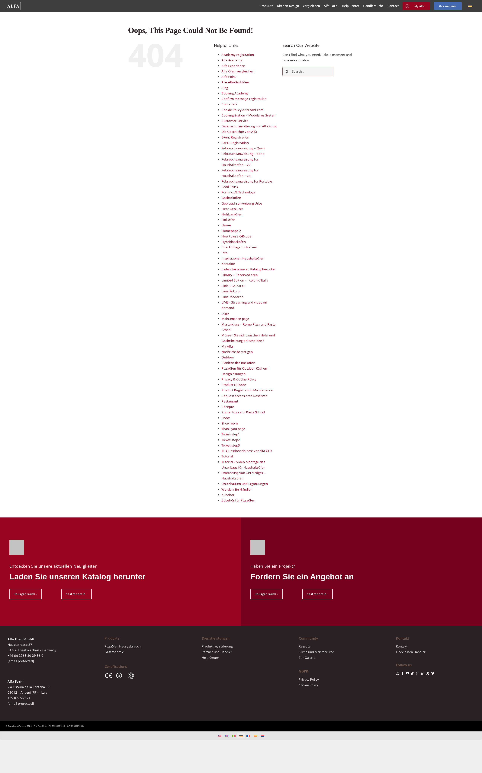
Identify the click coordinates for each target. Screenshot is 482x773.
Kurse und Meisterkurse (316, 652)
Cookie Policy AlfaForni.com (242, 110)
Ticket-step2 (230, 440)
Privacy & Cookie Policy (238, 379)
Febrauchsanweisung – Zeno (242, 153)
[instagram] (397, 673)
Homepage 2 (231, 231)
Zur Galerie (307, 658)
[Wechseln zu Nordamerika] (219, 735)
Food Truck (229, 187)
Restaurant (229, 401)
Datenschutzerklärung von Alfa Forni (248, 126)
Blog (224, 88)
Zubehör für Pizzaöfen (238, 500)
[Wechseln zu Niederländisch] (262, 735)
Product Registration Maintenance (247, 390)
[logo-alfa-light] (13, 4)
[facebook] (402, 673)
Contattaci (229, 104)
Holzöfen (228, 220)
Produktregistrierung (217, 646)
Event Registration (235, 137)
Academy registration (237, 54)
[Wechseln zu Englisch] (226, 735)
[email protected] (21, 661)
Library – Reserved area (239, 275)
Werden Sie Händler (236, 489)
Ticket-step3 (230, 445)
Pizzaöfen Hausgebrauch (123, 646)
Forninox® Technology (238, 192)
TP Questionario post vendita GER (246, 451)
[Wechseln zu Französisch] (248, 735)
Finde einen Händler (411, 652)
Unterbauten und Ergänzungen (244, 484)
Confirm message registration (243, 99)
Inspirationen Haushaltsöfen (242, 258)
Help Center (210, 658)
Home (226, 225)
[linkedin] (422, 673)
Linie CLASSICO (233, 286)
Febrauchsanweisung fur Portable (246, 181)
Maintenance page (235, 319)
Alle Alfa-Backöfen (235, 82)
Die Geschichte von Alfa (239, 131)
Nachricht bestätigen (237, 352)
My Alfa (227, 346)
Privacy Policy (309, 679)
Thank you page (233, 429)
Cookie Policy (308, 685)
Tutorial (227, 456)
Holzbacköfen (231, 214)
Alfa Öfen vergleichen (237, 71)
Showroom (229, 423)
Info (224, 253)
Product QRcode (233, 385)
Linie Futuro (230, 291)
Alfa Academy (231, 60)
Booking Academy (235, 93)
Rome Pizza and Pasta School (243, 412)
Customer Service (234, 121)
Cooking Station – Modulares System (248, 115)
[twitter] (427, 673)
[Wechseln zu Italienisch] (233, 735)
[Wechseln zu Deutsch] (241, 735)
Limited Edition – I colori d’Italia (244, 280)
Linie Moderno (232, 297)
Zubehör (227, 495)
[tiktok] (412, 673)
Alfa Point (228, 77)
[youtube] (407, 673)
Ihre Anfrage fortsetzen (239, 247)
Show (225, 418)
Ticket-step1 (230, 434)
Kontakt (401, 646)
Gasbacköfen (231, 198)
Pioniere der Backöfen (238, 363)
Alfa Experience (233, 66)
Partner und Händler (217, 652)
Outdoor (227, 357)
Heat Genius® (232, 209)
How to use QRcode (236, 236)
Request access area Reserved (244, 396)
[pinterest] (417, 673)
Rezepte (227, 407)
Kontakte (228, 264)
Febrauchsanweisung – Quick (243, 148)
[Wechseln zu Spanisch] (255, 735)
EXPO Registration (235, 143)
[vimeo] (432, 673)
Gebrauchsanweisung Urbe (241, 203)
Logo (225, 313)
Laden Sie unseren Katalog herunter (248, 269)
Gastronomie (114, 652)
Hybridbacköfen (233, 242)
